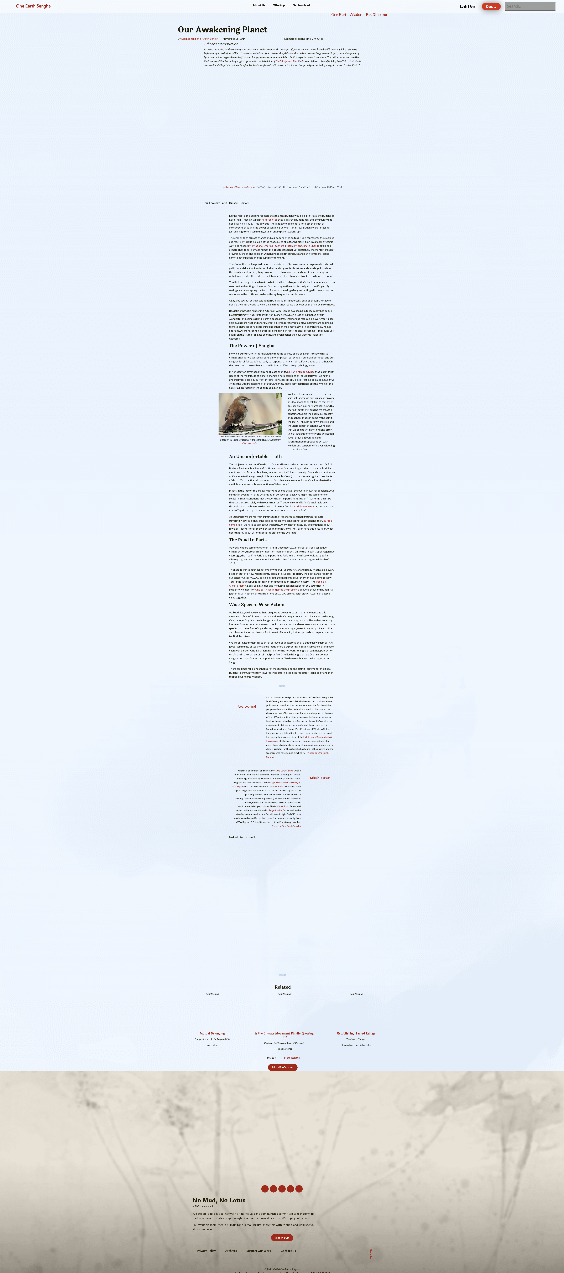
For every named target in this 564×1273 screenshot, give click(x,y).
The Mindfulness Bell (286, 61)
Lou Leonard (247, 706)
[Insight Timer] (299, 1189)
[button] (233, 837)
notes (280, 468)
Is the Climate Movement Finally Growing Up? (284, 1035)
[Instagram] (273, 1189)
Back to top (371, 1256)
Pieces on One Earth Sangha (286, 826)
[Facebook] (290, 1189)
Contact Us (288, 1250)
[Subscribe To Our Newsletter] (265, 1189)
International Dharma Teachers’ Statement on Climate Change (283, 245)
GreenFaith (283, 806)
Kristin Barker (320, 778)
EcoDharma (376, 14)
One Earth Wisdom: (347, 14)
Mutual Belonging (212, 1033)
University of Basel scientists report (239, 187)
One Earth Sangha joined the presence (277, 589)
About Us (259, 5)
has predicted (269, 219)
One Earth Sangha (33, 6)
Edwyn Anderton (250, 443)
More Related (292, 1057)
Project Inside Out (277, 810)
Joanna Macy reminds (301, 506)
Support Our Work (258, 1250)
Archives (231, 1250)
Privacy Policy (206, 1250)
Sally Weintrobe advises (300, 371)
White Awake (276, 786)
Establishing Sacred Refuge (356, 1033)
